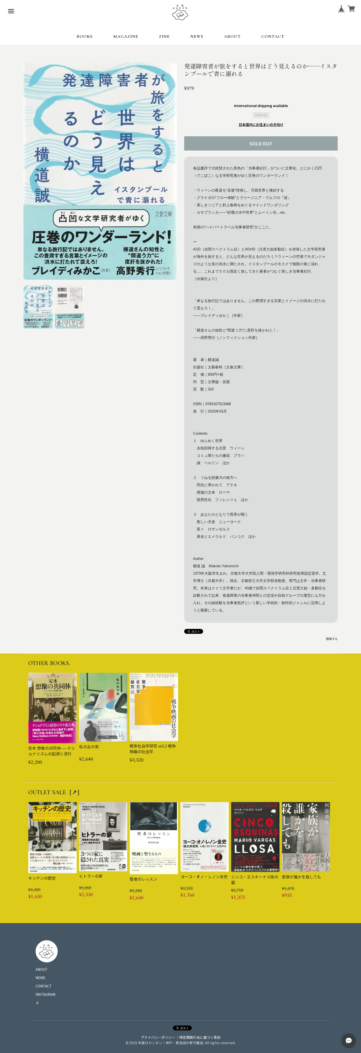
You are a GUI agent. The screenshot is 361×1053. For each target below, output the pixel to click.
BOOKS (85, 36)
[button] (38, 307)
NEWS (196, 36)
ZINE (164, 36)
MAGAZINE (125, 36)
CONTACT (272, 36)
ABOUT (232, 36)
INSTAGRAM (45, 994)
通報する (332, 639)
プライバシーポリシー (158, 1037)
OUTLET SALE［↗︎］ (55, 792)
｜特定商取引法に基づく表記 (198, 1037)
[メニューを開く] (11, 11)
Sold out (261, 115)
